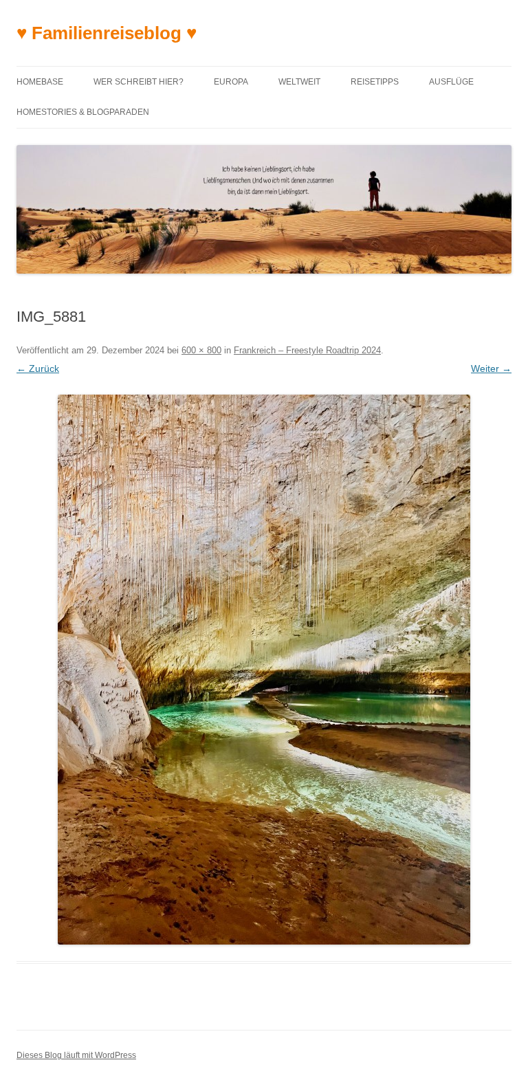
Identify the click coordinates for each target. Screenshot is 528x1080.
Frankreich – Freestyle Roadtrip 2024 (307, 350)
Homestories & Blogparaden (82, 112)
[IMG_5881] (264, 670)
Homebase (39, 82)
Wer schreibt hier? (139, 82)
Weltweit (299, 82)
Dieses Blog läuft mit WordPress (76, 1055)
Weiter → (491, 368)
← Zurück (37, 368)
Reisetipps (375, 82)
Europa (231, 82)
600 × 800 (201, 350)
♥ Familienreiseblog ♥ (106, 33)
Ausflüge (451, 82)
